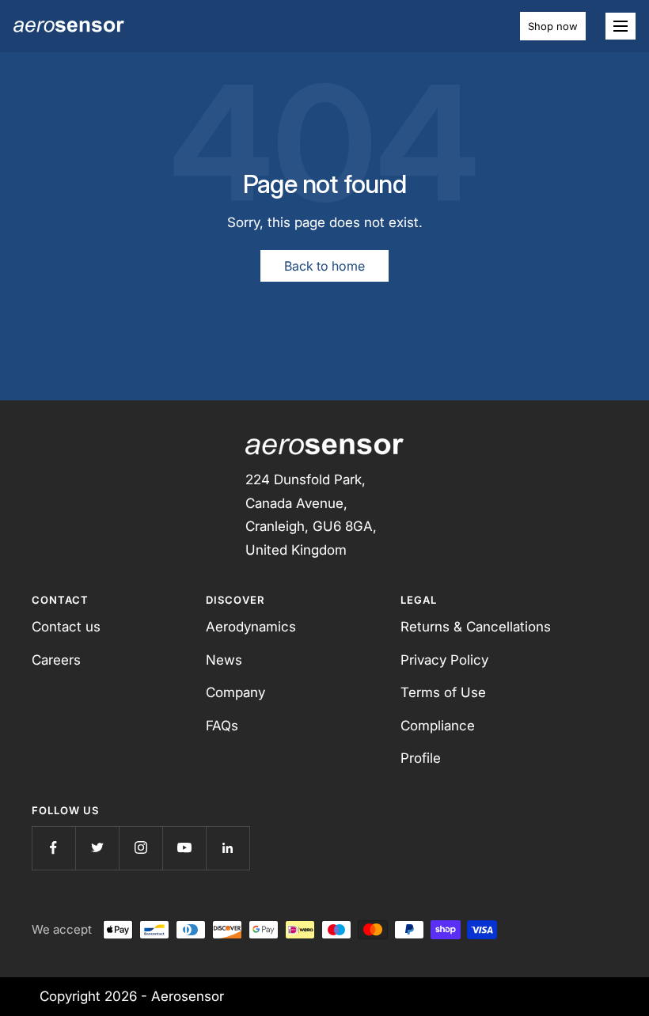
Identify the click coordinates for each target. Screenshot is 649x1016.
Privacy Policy (444, 660)
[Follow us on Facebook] (53, 848)
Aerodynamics (251, 627)
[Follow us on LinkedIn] (227, 848)
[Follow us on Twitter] (97, 848)
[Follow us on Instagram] (140, 848)
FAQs (222, 726)
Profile (420, 758)
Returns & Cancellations (475, 627)
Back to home (324, 266)
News (224, 660)
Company (235, 692)
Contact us (66, 627)
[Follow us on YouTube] (184, 848)
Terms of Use (443, 692)
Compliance (437, 726)
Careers (56, 660)
